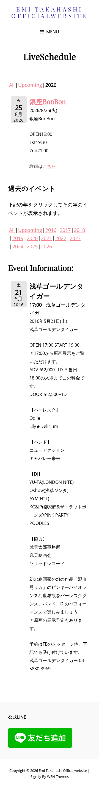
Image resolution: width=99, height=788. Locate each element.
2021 (46, 238)
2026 (46, 246)
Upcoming (30, 85)
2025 (32, 246)
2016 (50, 230)
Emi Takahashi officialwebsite (49, 12)
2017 (65, 230)
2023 (75, 238)
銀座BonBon (47, 101)
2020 (32, 238)
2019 (17, 238)
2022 (60, 238)
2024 (17, 246)
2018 (79, 230)
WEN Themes (58, 776)
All (12, 85)
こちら (49, 166)
